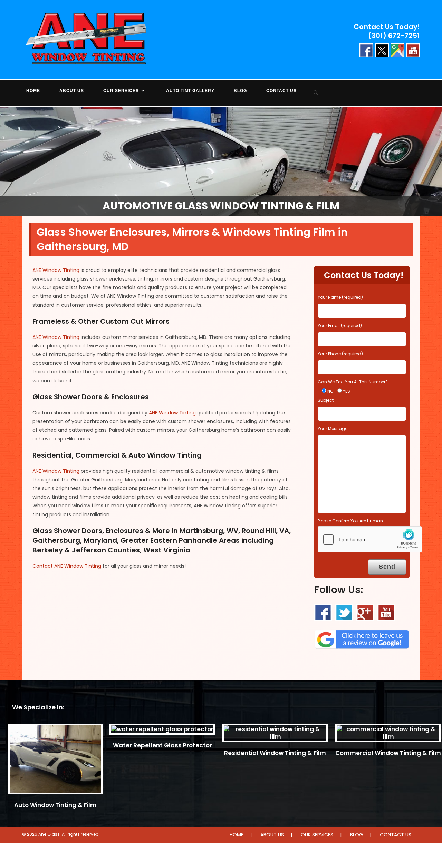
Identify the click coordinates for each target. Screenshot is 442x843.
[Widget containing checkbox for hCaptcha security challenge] (370, 539)
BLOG (356, 834)
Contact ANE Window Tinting (66, 565)
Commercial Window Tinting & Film (388, 753)
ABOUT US (272, 834)
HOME (236, 834)
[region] (221, 161)
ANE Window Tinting (55, 270)
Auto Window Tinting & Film (55, 805)
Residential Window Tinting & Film (275, 753)
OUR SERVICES (317, 834)
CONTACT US (395, 834)
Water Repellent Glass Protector (162, 745)
